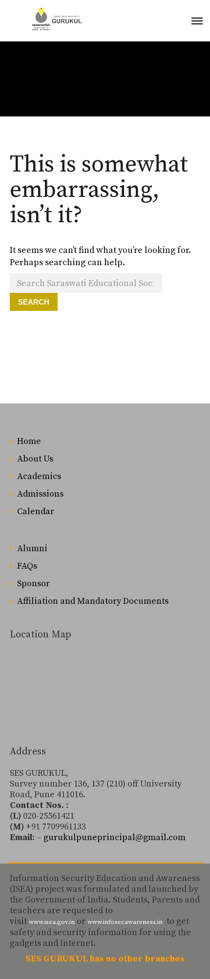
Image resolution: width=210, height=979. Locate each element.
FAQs (27, 566)
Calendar (35, 511)
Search (33, 302)
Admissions (40, 493)
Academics (39, 476)
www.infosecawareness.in (125, 922)
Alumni (32, 548)
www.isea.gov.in (52, 922)
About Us (35, 458)
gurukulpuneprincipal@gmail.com (114, 837)
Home (29, 441)
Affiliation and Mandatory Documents (92, 601)
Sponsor (33, 583)
